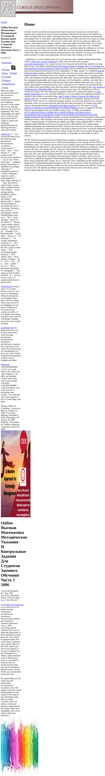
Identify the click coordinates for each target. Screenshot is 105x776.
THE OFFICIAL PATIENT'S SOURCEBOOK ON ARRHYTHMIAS (60, 106)
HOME (4, 22)
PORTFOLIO (6, 286)
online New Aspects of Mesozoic (44, 61)
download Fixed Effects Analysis (62, 105)
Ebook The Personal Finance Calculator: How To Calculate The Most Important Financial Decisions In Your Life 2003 (64, 67)
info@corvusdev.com (14, 605)
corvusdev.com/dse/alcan (34, 64)
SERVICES (6, 134)
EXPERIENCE (7, 328)
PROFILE (5, 365)
